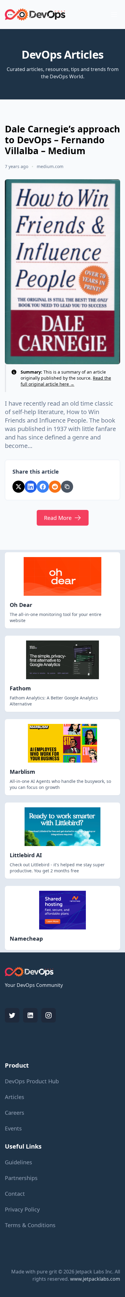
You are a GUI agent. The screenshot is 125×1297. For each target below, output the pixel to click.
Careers (14, 1112)
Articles (14, 1097)
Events (13, 1128)
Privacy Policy (22, 1209)
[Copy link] (67, 487)
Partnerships (21, 1178)
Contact (15, 1193)
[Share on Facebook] (43, 487)
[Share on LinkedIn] (31, 487)
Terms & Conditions (30, 1225)
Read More (58, 517)
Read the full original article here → (66, 381)
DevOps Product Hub (32, 1081)
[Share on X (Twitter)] (18, 487)
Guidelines (18, 1162)
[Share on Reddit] (55, 487)
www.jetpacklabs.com (95, 1279)
